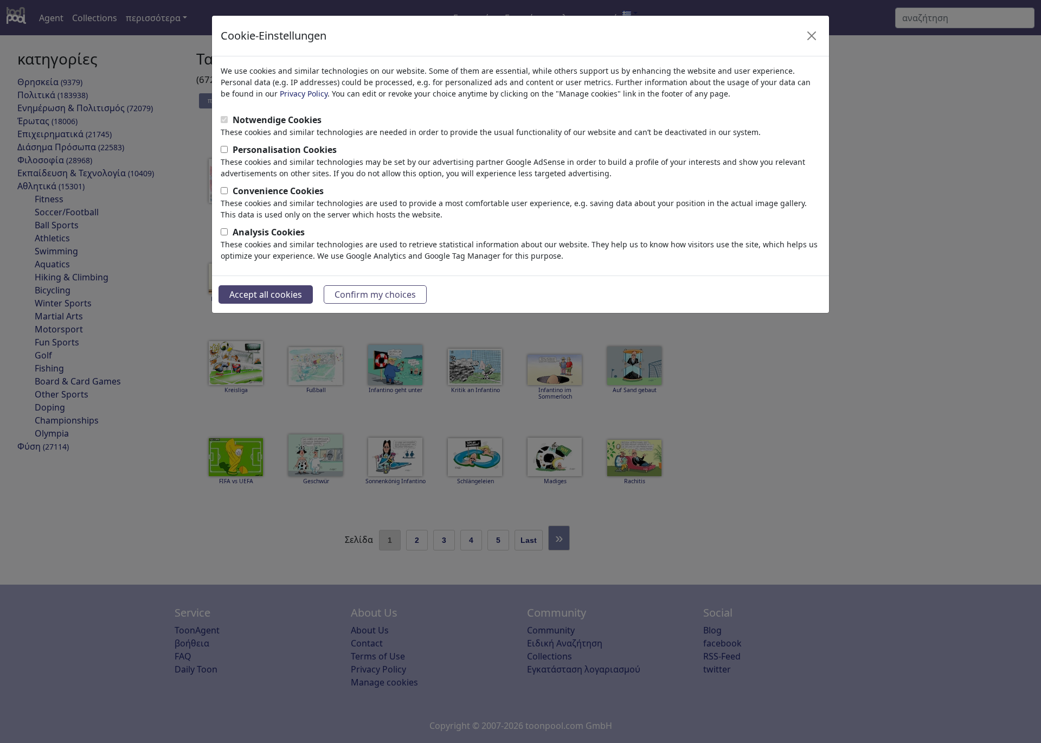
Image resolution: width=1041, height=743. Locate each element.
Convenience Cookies (278, 191)
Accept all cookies (265, 294)
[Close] (811, 35)
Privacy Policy (303, 93)
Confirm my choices (375, 294)
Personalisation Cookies (285, 150)
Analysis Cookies (269, 232)
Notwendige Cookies (277, 120)
